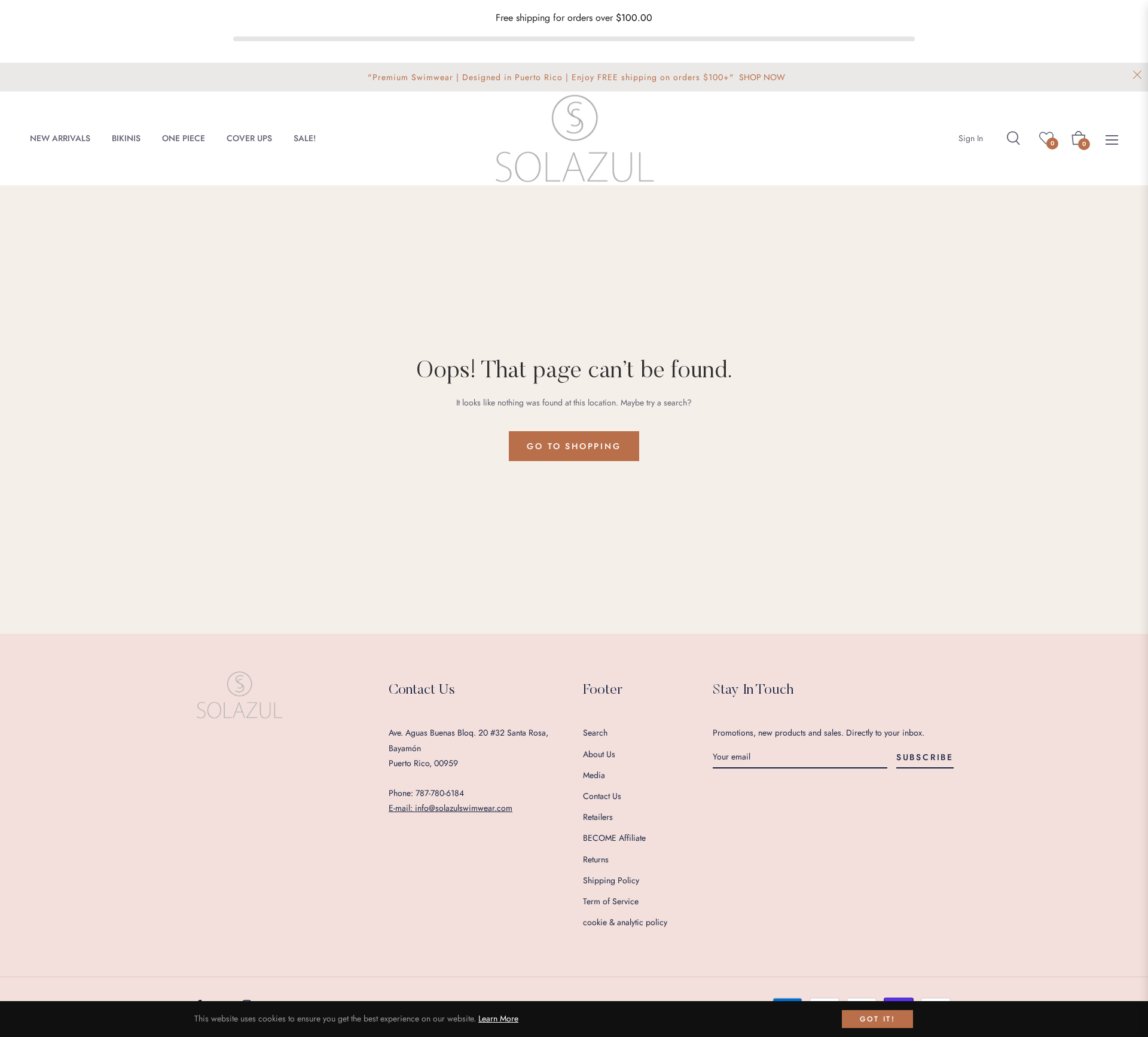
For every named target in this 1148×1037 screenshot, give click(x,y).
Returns (596, 859)
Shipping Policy (611, 880)
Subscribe (925, 757)
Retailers (598, 817)
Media (594, 775)
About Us (599, 754)
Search (595, 733)
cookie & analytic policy (625, 922)
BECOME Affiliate (614, 838)
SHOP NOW (762, 77)
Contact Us (602, 796)
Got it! (877, 1019)
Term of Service (611, 901)
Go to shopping (574, 446)
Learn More (498, 1018)
